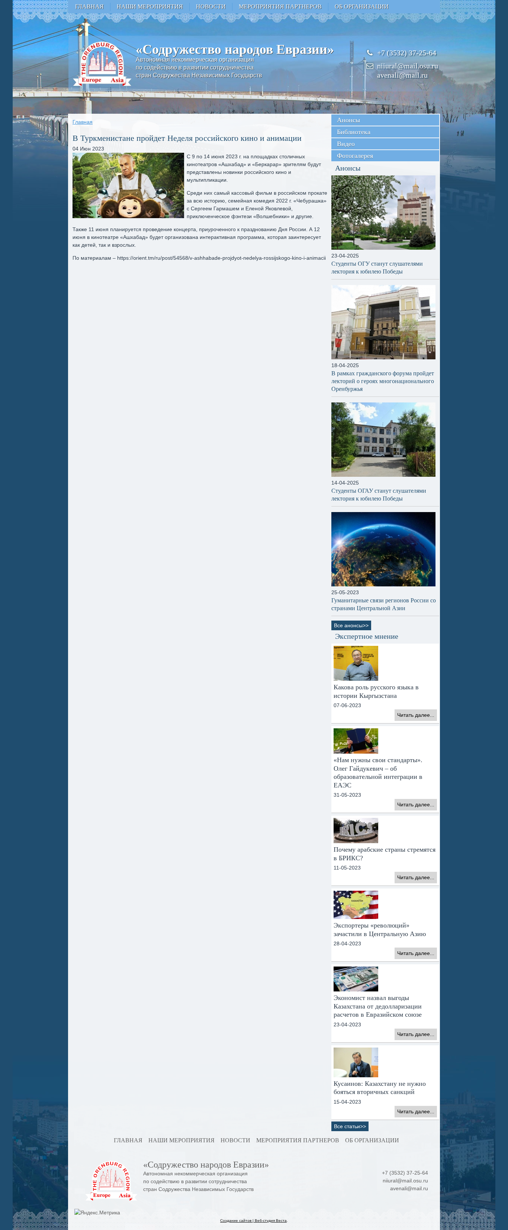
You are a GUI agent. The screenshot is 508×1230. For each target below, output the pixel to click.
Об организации (362, 6)
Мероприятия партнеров (280, 6)
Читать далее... (415, 715)
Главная (89, 6)
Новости (211, 6)
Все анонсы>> (351, 625)
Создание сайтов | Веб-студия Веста (253, 1220)
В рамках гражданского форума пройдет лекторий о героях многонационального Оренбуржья (382, 381)
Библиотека (353, 132)
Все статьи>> (350, 1126)
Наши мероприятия (150, 6)
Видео (346, 144)
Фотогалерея (355, 155)
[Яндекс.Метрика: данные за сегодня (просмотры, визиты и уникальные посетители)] (97, 1213)
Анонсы (348, 120)
